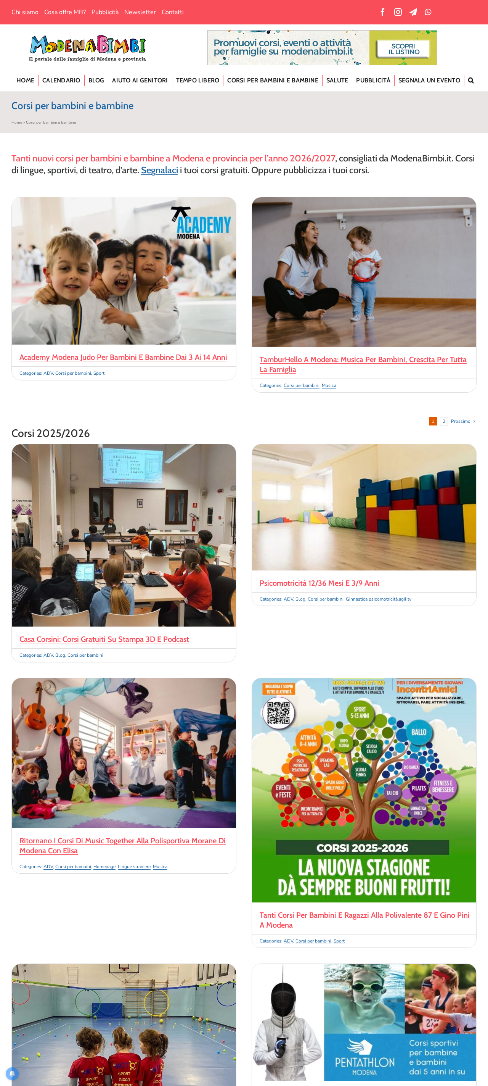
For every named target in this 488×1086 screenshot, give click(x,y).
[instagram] (398, 12)
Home (16, 122)
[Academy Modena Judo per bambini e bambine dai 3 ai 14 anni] (124, 202)
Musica (329, 385)
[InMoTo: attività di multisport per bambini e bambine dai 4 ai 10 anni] (124, 968)
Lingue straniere (134, 867)
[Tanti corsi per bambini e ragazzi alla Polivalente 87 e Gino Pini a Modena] (364, 682)
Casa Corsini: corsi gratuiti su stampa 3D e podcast (104, 639)
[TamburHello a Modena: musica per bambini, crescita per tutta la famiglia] (364, 202)
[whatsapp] (428, 12)
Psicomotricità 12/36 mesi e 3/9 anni (319, 583)
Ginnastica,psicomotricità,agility (378, 599)
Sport (98, 373)
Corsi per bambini (73, 373)
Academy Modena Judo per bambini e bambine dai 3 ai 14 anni (123, 357)
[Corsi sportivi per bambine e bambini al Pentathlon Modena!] (364, 968)
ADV (48, 373)
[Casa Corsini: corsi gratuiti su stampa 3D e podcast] (124, 449)
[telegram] (413, 12)
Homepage (104, 867)
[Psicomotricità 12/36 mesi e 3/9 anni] (364, 449)
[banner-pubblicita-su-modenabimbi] (322, 33)
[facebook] (383, 12)
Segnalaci (159, 170)
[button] (471, 80)
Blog (60, 655)
